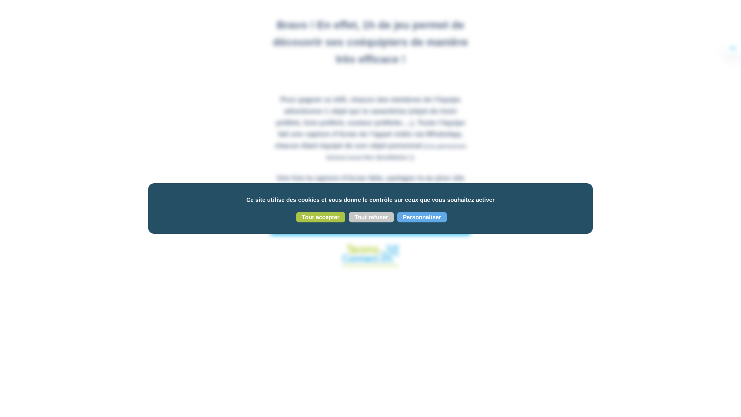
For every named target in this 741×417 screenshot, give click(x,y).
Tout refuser (371, 217)
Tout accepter (321, 217)
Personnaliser (422, 217)
